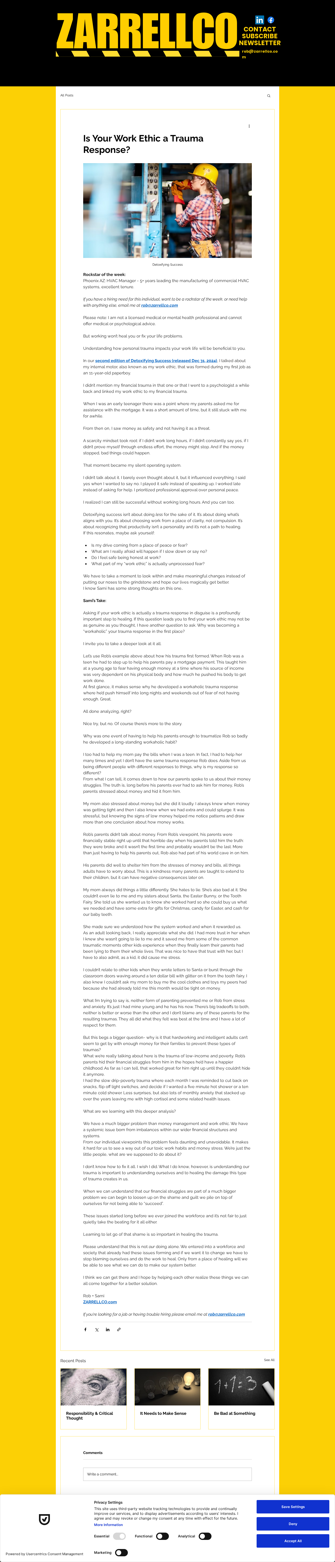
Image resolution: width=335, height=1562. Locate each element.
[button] (269, 95)
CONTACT (260, 29)
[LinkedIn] (259, 19)
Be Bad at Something (234, 1413)
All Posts (66, 95)
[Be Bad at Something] (241, 1387)
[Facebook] (270, 19)
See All (269, 1360)
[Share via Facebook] (85, 1329)
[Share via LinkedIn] (108, 1329)
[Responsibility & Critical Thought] (93, 1387)
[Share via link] (119, 1329)
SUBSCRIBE (259, 36)
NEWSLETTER (259, 43)
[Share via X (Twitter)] (96, 1329)
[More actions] (249, 126)
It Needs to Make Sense (163, 1413)
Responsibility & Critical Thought (89, 1415)
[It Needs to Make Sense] (168, 1387)
